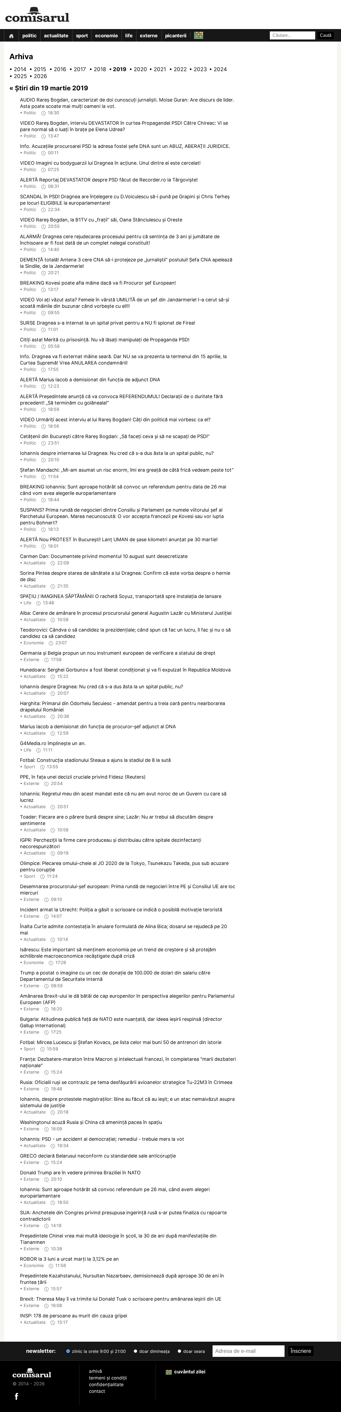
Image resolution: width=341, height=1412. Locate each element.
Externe (148, 35)
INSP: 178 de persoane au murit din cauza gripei (73, 1315)
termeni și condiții (108, 1378)
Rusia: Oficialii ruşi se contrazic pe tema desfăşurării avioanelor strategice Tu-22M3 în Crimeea (126, 1082)
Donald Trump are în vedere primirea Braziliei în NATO (80, 1172)
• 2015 (36, 69)
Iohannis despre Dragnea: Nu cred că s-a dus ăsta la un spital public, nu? (101, 686)
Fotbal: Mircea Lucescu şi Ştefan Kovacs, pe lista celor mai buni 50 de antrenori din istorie (120, 1042)
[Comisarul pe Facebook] (17, 1395)
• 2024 (215, 69)
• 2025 (16, 76)
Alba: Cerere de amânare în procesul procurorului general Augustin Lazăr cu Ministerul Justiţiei (126, 613)
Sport (82, 35)
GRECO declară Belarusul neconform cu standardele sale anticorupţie (98, 1156)
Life (128, 35)
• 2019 (116, 69)
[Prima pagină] (11, 35)
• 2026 (36, 76)
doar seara (193, 1351)
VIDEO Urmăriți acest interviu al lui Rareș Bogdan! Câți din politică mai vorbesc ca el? (115, 419)
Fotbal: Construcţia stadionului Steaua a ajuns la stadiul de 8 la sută (95, 760)
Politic (29, 35)
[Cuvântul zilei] (193, 34)
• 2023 (195, 69)
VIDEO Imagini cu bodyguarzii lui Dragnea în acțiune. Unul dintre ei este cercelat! (110, 163)
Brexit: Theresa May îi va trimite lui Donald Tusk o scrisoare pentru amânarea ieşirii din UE (120, 1299)
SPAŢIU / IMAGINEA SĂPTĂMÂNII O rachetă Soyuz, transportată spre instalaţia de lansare (120, 596)
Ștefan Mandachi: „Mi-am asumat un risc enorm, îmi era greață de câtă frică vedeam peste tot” (127, 470)
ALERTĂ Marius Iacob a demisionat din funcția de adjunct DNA (90, 379)
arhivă (95, 1371)
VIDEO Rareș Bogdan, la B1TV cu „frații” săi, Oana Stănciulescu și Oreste (101, 219)
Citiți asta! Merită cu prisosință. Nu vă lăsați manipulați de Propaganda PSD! (104, 339)
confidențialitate (106, 1384)
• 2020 (136, 69)
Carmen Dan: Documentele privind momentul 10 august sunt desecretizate (104, 556)
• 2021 (156, 69)
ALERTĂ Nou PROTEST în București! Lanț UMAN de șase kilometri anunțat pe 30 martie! (119, 539)
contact (97, 1391)
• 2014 (16, 69)
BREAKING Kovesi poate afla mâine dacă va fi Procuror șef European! (98, 283)
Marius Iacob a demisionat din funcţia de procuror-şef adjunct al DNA (98, 726)
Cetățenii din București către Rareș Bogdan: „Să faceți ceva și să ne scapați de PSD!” (115, 436)
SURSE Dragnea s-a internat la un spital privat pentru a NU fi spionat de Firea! (107, 323)
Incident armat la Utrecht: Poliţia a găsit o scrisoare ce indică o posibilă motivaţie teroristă (121, 909)
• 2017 (76, 69)
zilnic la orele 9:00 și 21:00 (98, 1351)
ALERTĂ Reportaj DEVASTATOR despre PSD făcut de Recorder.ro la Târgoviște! (109, 180)
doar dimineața (154, 1351)
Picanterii (176, 35)
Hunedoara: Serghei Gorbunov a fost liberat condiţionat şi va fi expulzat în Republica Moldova (125, 670)
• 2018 (96, 69)
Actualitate (56, 35)
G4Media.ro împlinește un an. (53, 743)
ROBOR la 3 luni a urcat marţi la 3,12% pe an (69, 1259)
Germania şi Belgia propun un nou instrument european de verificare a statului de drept (118, 653)
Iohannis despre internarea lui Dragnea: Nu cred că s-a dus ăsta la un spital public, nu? (117, 453)
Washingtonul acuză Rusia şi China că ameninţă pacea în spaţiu (91, 1122)
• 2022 (175, 69)
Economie (106, 35)
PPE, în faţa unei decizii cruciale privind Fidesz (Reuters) (83, 777)
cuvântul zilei (189, 1371)
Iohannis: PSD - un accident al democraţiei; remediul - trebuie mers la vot (102, 1139)
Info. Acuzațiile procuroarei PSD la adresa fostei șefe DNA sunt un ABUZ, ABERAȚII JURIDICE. (125, 146)
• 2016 (56, 69)
